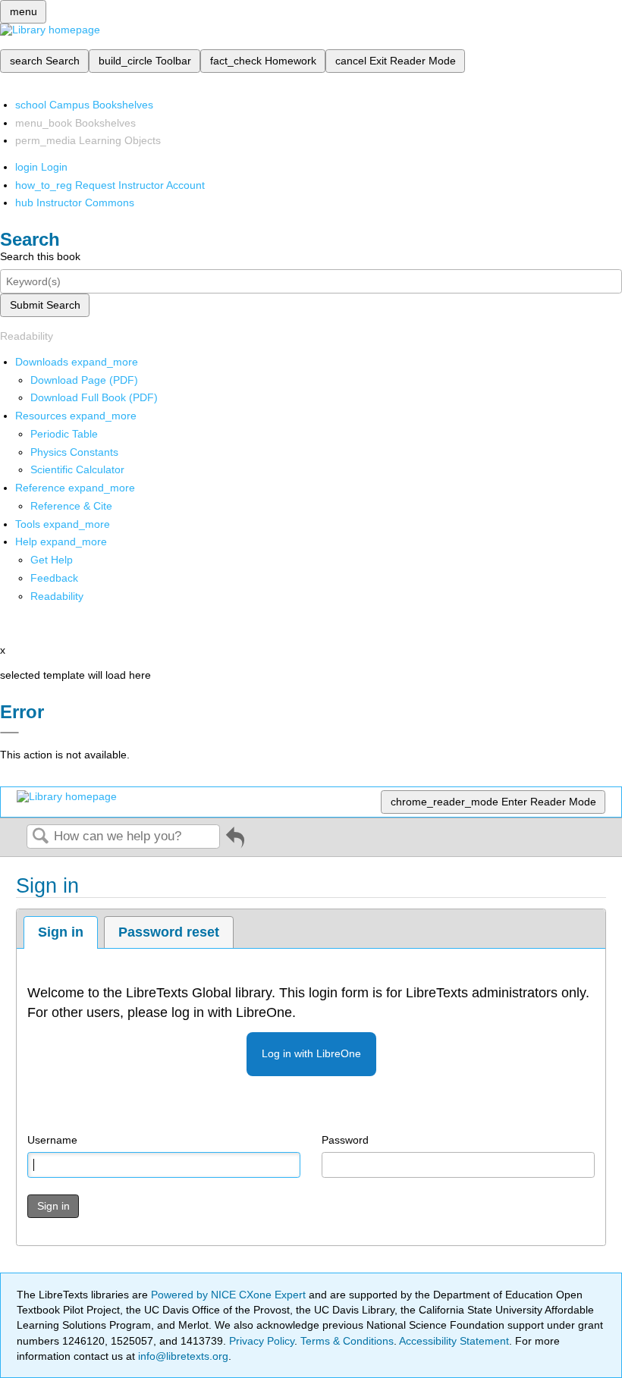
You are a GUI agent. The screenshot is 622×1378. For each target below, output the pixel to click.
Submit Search (45, 305)
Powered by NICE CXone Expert (230, 1295)
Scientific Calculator (77, 469)
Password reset (168, 932)
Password (345, 1140)
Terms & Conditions (347, 1341)
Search (40, 837)
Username (52, 1140)
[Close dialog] (9, 732)
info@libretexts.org (181, 1356)
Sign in (60, 932)
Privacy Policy (261, 1341)
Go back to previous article (235, 843)
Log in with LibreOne (311, 1053)
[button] (54, 578)
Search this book (40, 256)
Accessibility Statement (454, 1341)
